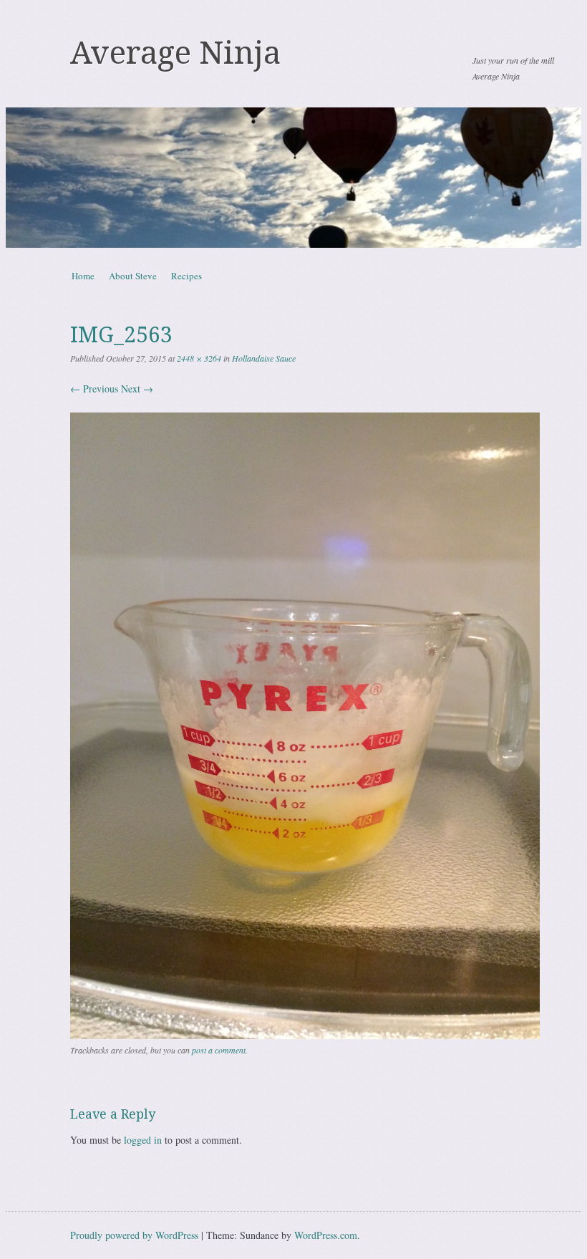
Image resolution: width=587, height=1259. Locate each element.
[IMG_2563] (305, 1035)
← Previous (94, 388)
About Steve (133, 275)
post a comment (219, 1050)
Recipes (186, 275)
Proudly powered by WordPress (134, 1235)
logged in (143, 1140)
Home (83, 275)
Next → (137, 388)
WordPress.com (325, 1235)
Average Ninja (175, 53)
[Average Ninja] (293, 177)
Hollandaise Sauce (264, 358)
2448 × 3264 (199, 358)
